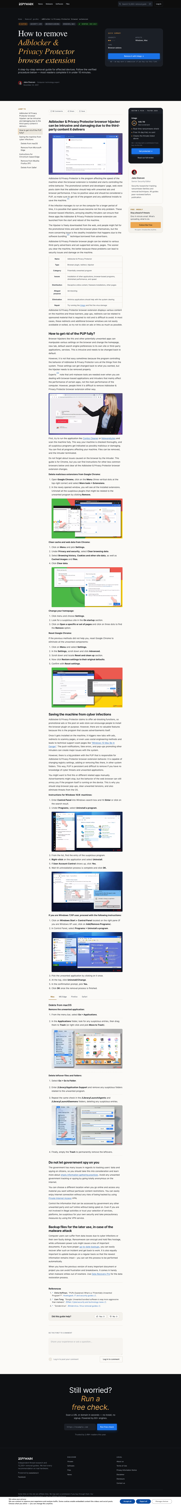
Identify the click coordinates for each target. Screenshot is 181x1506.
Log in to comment (111, 1359)
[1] (68, 199)
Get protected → (145, 151)
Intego (82, 305)
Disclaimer (120, 1474)
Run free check (107, 1427)
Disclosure (121, 1479)
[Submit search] (120, 4)
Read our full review (146, 158)
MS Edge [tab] (63, 997)
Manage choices (162, 1501)
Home (20, 19)
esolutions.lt (34, 1473)
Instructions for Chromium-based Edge (29, 155)
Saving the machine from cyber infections (30, 138)
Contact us (121, 1483)
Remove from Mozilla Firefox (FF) (30, 162)
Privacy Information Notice (127, 1470)
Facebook (22, 1477)
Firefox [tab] (74, 997)
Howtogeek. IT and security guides (78, 1295)
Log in (158, 4)
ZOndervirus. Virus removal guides (83, 1306)
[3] (58, 373)
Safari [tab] (84, 997)
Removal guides (32, 19)
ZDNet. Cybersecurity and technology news (85, 1302)
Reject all (143, 1501)
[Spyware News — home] (26, 4)
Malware (49, 4)
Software (59, 4)
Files (68, 4)
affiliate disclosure (59, 1496)
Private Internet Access (60, 1198)
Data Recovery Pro (101, 1274)
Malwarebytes (108, 438)
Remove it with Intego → (134, 56)
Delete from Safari (29, 167)
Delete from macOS (29, 143)
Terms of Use (122, 1466)
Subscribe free (145, 225)
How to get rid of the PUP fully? (30, 131)
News (40, 4)
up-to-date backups (89, 1247)
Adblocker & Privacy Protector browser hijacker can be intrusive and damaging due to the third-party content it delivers (30, 119)
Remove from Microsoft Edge (31, 148)
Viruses (70, 1461)
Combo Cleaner (90, 438)
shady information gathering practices (79, 1175)
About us (120, 1461)
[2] (68, 235)
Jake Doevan (29, 82)
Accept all (127, 1501)
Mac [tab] (53, 997)
